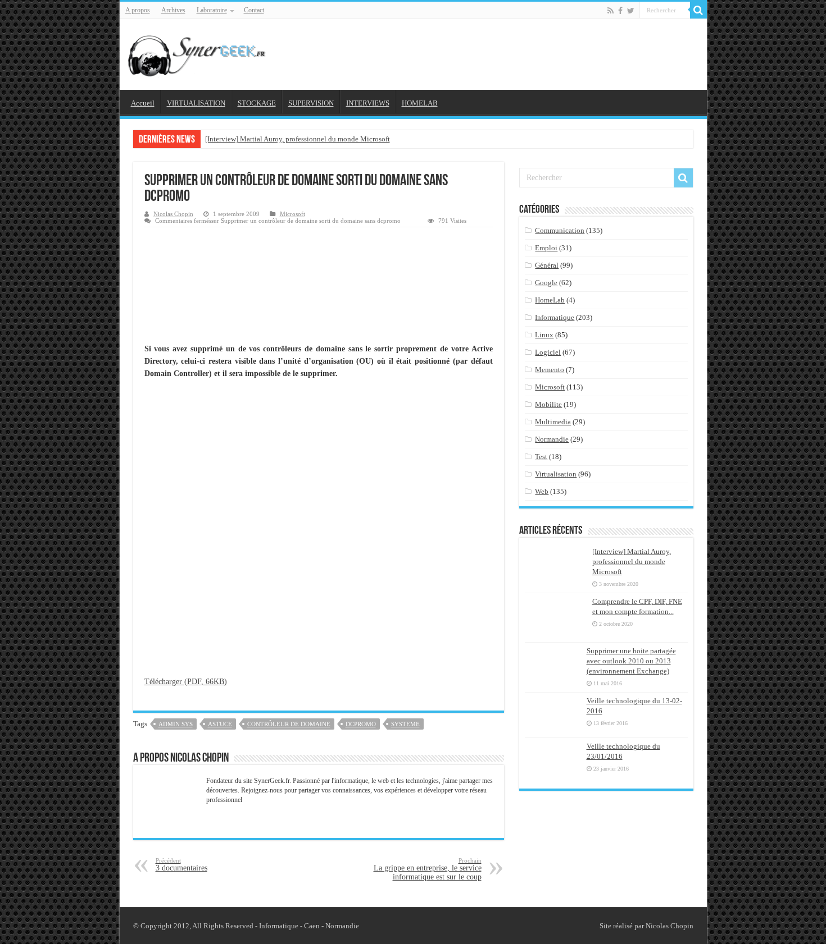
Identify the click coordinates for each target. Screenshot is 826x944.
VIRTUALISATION (196, 103)
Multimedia (553, 422)
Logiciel (548, 352)
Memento (549, 369)
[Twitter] (631, 10)
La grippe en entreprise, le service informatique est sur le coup (428, 869)
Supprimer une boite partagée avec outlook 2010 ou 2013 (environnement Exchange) (631, 661)
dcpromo (361, 724)
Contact (254, 10)
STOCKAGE (257, 103)
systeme (405, 724)
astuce (220, 724)
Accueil (143, 103)
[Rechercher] (698, 10)
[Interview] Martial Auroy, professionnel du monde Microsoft (297, 139)
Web (541, 491)
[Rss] (610, 10)
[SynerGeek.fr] (198, 52)
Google (546, 282)
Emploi (546, 248)
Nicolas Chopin (173, 213)
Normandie (552, 439)
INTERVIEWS (367, 103)
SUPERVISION (311, 103)
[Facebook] (620, 10)
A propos (137, 10)
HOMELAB (420, 103)
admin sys (175, 724)
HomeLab (550, 300)
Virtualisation (556, 474)
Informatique (554, 317)
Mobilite (548, 404)
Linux (544, 335)
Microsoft (292, 213)
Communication (559, 230)
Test (541, 456)
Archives (173, 10)
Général (547, 265)
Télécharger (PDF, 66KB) (185, 681)
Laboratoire (212, 10)
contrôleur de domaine (288, 724)
